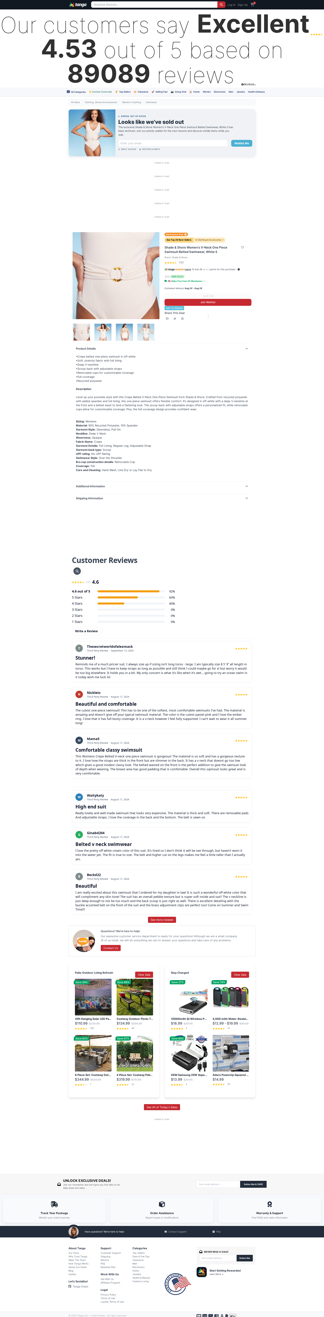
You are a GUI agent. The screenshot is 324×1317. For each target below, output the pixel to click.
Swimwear (151, 102)
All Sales (75, 102)
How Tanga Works (78, 1263)
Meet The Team (77, 1260)
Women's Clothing (131, 102)
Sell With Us (107, 1279)
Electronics (219, 91)
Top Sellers (123, 91)
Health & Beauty (256, 91)
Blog (71, 1270)
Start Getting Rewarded (225, 1270)
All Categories (78, 92)
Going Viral (178, 91)
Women (207, 91)
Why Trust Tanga (78, 1256)
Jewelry (241, 91)
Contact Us (110, 948)
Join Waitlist (207, 302)
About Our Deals (78, 1267)
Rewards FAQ (108, 1267)
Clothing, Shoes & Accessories (101, 102)
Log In (231, 4)
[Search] (221, 4)
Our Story (74, 1252)
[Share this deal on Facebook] (168, 318)
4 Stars (77, 603)
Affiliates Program (110, 1282)
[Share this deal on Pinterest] (183, 318)
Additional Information (90, 486)
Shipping (105, 1256)
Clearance (141, 91)
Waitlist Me (241, 143)
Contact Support (177, 1231)
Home (194, 91)
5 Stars (77, 597)
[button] (238, 269)
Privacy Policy (108, 1294)
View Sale (144, 974)
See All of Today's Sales (162, 1107)
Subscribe (244, 1258)
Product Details (86, 348)
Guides (72, 1274)
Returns (105, 1260)
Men (231, 91)
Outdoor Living (140, 1281)
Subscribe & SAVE (253, 1184)
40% (172, 603)
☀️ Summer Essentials (100, 91)
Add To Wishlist (174, 308)
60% (172, 597)
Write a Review (86, 631)
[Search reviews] (77, 571)
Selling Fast (160, 91)
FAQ (218, 1231)
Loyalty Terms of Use (112, 1301)
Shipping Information (89, 498)
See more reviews (162, 920)
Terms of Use (108, 1298)
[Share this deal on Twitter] (175, 318)
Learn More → (216, 1274)
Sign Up (243, 4)
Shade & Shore (179, 257)
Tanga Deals (80, 1286)
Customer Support (111, 1252)
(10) (181, 262)
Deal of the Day (141, 1256)
